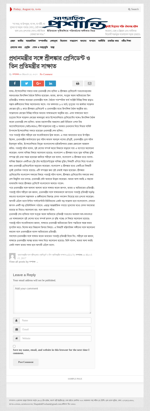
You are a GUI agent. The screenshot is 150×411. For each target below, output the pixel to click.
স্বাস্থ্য (52, 47)
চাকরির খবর (113, 40)
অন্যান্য (83, 40)
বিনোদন (63, 40)
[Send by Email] (89, 83)
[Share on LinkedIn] (51, 83)
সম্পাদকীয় (42, 40)
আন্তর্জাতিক (31, 40)
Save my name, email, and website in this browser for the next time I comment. (51, 352)
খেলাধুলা (53, 40)
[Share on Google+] (39, 83)
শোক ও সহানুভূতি (40, 47)
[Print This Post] (77, 83)
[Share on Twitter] (27, 83)
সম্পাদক (15, 74)
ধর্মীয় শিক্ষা (126, 40)
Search (134, 9)
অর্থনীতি (101, 40)
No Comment (46, 74)
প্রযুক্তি (27, 47)
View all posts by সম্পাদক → (23, 261)
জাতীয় (20, 40)
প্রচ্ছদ (12, 40)
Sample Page (75, 379)
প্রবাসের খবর (16, 47)
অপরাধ (92, 40)
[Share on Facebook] (15, 83)
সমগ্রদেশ (74, 40)
